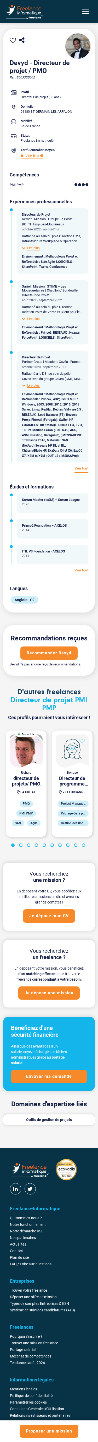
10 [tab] (84, 846)
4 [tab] (37, 846)
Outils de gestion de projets (49, 1120)
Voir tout (81, 468)
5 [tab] (45, 846)
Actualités (18, 1244)
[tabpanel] (26, 783)
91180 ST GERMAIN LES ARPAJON (46, 111)
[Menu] (86, 11)
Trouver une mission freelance (34, 1343)
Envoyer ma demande (49, 1076)
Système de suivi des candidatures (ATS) (42, 1310)
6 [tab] (53, 846)
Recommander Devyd (49, 652)
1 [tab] (13, 846)
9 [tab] (76, 846)
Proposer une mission (49, 1431)
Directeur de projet (34, 97)
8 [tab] (68, 846)
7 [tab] (61, 846)
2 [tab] (21, 846)
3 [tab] (29, 846)
